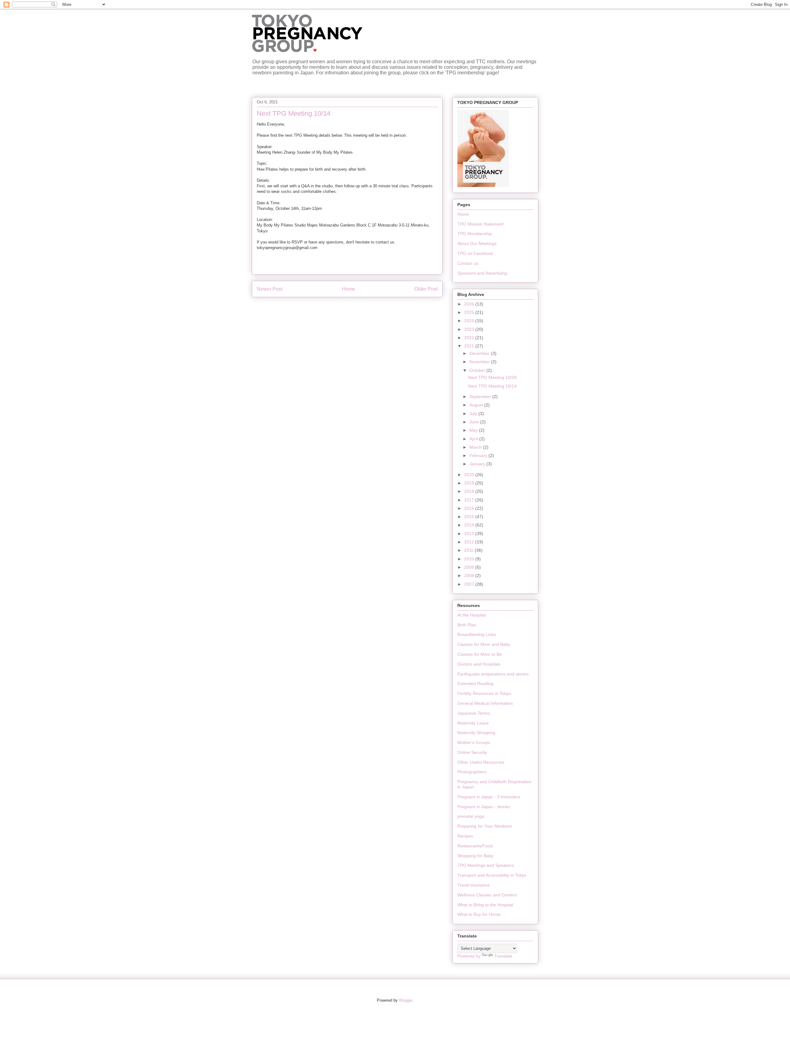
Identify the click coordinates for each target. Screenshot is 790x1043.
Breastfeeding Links (476, 634)
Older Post (426, 289)
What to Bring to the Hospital (485, 904)
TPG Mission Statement (480, 224)
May (474, 430)
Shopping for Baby (475, 855)
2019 (469, 482)
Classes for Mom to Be (479, 654)
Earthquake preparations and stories (493, 673)
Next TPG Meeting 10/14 (492, 386)
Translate (503, 956)
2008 (469, 575)
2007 (469, 584)
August (476, 404)
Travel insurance (473, 885)
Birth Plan (466, 624)
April (474, 438)
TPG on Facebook (475, 253)
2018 (469, 491)
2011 (469, 550)
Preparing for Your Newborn (484, 826)
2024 (469, 320)
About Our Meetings (477, 243)
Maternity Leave (473, 723)
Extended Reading (475, 683)
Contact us (467, 263)
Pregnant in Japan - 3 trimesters (488, 796)
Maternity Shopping (476, 732)
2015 (469, 516)
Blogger (405, 1000)
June (474, 421)
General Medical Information (485, 703)
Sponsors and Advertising (482, 273)
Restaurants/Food (475, 845)
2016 (469, 508)
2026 (469, 303)
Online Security (472, 752)
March (476, 447)
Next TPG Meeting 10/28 (492, 377)
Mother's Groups (473, 742)
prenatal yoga (470, 816)
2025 (469, 312)
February (479, 455)
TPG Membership (474, 233)
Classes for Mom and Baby (483, 644)
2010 (469, 558)
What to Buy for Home (479, 914)
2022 (469, 337)
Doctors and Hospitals (478, 664)
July (473, 413)
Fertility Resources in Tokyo (484, 693)
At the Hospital (471, 615)
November (480, 361)
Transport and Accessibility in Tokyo (491, 875)
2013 (469, 533)
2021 (469, 345)
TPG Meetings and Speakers (485, 865)
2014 (469, 524)
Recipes (465, 835)
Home (348, 289)
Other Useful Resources (480, 762)
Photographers (471, 771)
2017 (469, 499)
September (480, 396)
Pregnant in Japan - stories (483, 806)
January (477, 463)
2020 (469, 474)
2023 (469, 329)
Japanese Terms (473, 713)
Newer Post (269, 289)
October (477, 370)
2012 (469, 541)
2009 (469, 567)
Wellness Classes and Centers (487, 894)
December (480, 353)
